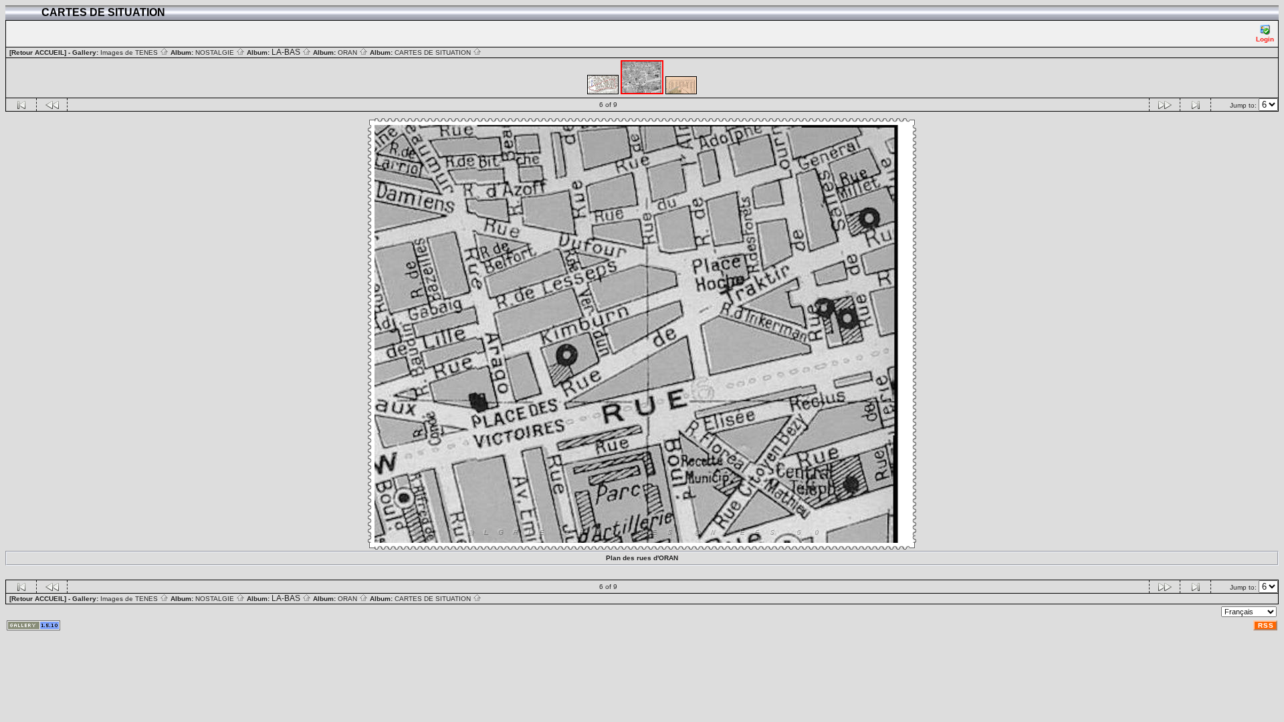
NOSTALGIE (215, 52)
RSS (1266, 625)
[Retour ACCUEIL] (37, 52)
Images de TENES (130, 52)
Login (1265, 39)
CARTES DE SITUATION (434, 52)
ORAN (348, 52)
